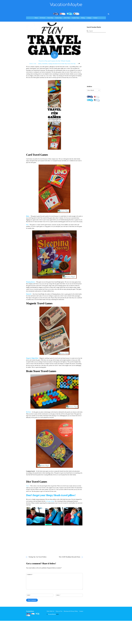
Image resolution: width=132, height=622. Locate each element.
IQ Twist (28, 412)
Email (58, 595)
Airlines (39, 63)
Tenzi (27, 485)
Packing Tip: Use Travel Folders (37, 557)
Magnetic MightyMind (32, 358)
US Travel (42, 17)
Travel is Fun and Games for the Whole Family (54, 61)
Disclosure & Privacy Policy (71, 611)
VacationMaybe (52, 614)
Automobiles (44, 63)
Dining (83, 17)
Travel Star (32, 63)
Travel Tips (50, 17)
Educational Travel (57, 63)
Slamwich (28, 294)
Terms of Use (59, 611)
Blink (27, 216)
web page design (50, 501)
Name (29, 595)
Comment (30, 574)
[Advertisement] (96, 59)
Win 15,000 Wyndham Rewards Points (69, 557)
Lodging (89, 17)
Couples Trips (75, 17)
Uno (27, 224)
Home (36, 17)
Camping (50, 63)
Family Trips (58, 17)
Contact (95, 17)
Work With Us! (50, 611)
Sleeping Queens (30, 282)
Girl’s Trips (67, 17)
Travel (68, 63)
